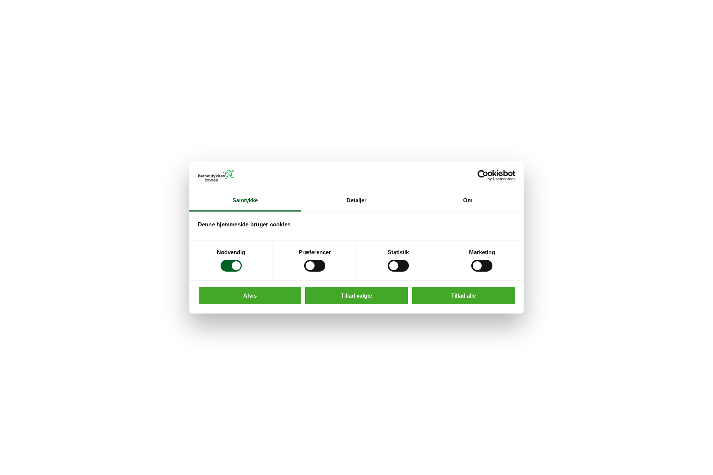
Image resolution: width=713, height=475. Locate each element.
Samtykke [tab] (245, 200)
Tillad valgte (356, 295)
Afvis (250, 295)
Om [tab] (467, 200)
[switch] (314, 266)
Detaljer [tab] (356, 200)
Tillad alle (463, 295)
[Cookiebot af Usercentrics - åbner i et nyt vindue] (482, 175)
